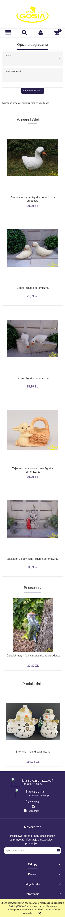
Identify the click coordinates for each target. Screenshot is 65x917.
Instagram (34, 811)
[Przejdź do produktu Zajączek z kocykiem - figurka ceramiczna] (32, 526)
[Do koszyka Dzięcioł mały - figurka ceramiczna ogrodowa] (31, 594)
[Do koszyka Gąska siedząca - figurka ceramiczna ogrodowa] (32, 134)
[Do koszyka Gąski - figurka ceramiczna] (32, 225)
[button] (8, 32)
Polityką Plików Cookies (20, 906)
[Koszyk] (57, 32)
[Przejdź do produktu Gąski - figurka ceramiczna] (32, 255)
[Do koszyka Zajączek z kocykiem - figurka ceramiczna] (32, 496)
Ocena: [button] (8, 55)
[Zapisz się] (58, 850)
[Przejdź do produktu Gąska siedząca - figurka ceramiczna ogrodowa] (32, 165)
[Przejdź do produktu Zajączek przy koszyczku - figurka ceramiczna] (32, 436)
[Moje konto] (40, 32)
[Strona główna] (32, 14)
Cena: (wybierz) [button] (13, 71)
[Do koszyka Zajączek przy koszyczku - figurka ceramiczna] (32, 405)
